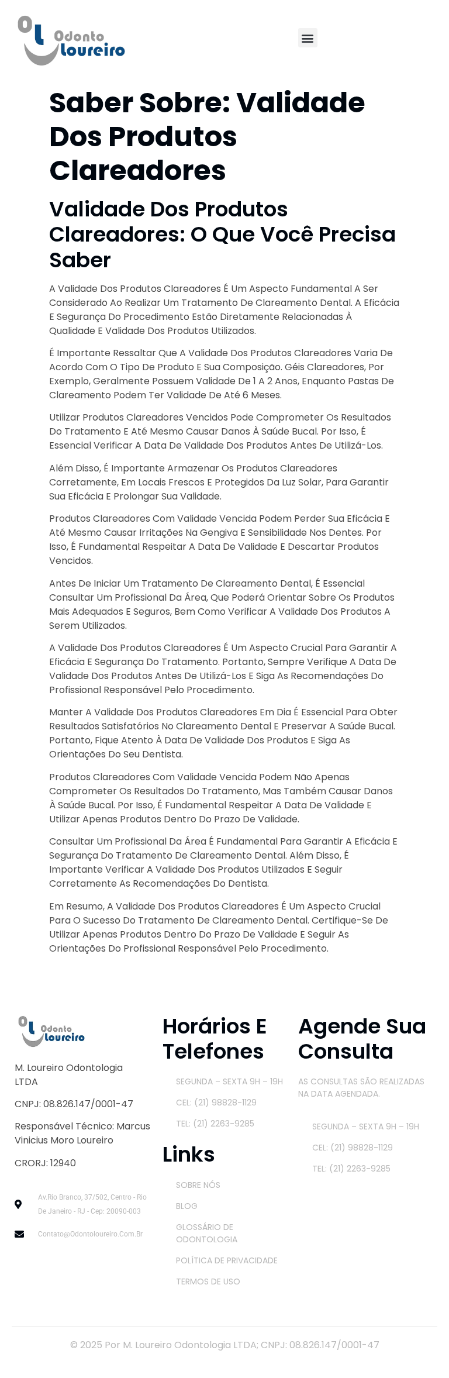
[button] (307, 37)
